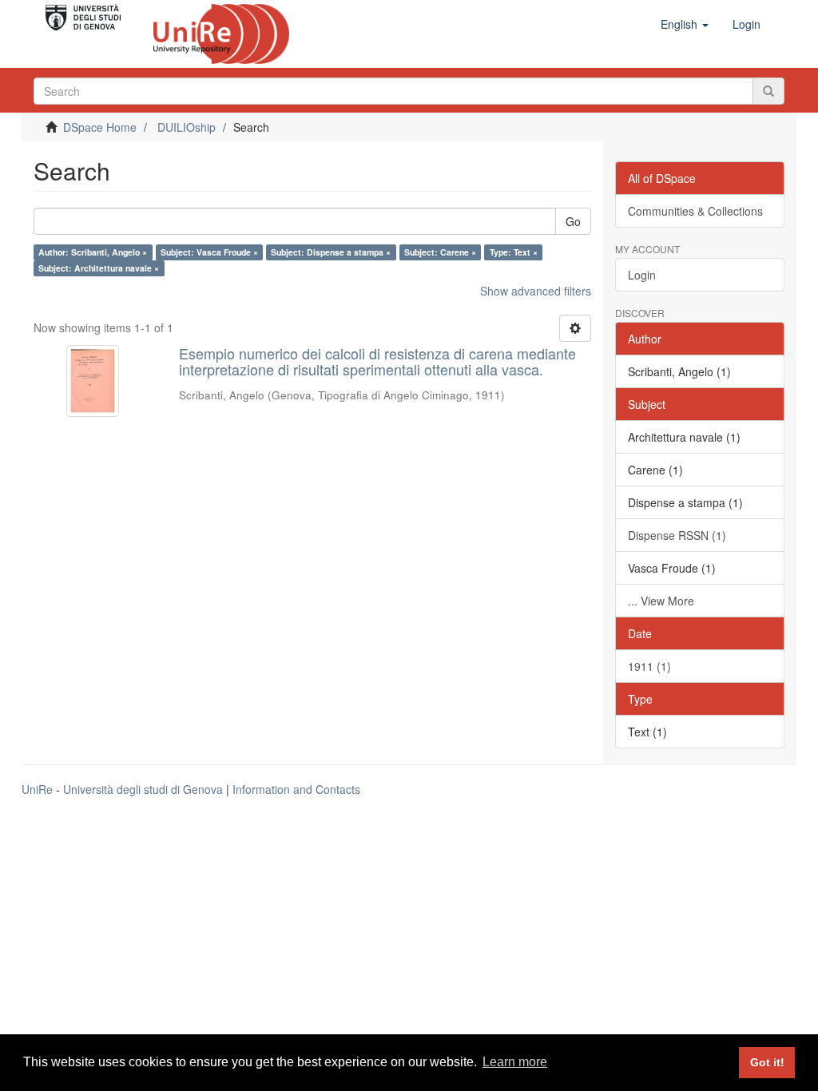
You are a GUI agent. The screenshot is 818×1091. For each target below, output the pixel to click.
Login (642, 275)
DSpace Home (100, 127)
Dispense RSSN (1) (677, 535)
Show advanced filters (535, 291)
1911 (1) (649, 666)
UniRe (37, 789)
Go (573, 221)
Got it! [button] (767, 1062)
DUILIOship (186, 127)
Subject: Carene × (440, 252)
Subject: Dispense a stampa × (331, 252)
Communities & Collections (695, 211)
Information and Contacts (296, 789)
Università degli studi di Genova (143, 789)
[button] (685, 24)
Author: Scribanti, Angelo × (92, 252)
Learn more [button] (514, 1062)
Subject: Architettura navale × (98, 268)
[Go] (768, 91)
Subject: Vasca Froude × (209, 252)
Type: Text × (514, 252)
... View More (661, 601)
